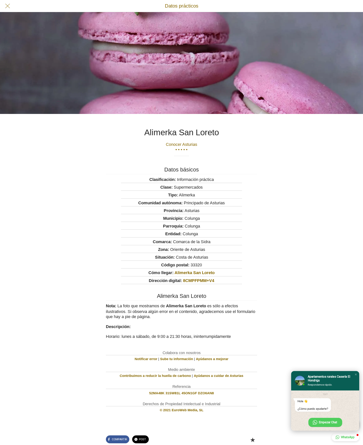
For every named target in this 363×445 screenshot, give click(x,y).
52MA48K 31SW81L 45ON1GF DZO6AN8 (181, 393)
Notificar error (146, 359)
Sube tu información (176, 359)
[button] (356, 374)
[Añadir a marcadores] (252, 439)
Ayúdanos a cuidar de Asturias (218, 376)
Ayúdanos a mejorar (212, 359)
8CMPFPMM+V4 (198, 280)
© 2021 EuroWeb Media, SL (181, 410)
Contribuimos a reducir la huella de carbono (155, 376)
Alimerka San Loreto (195, 272)
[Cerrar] (7, 6)
